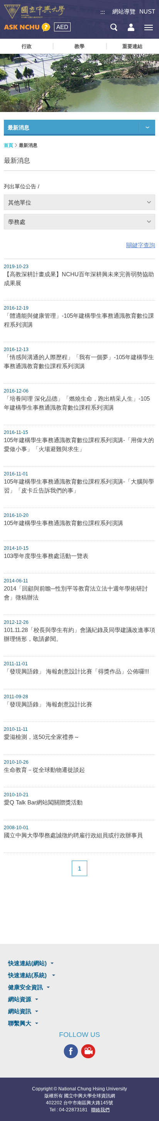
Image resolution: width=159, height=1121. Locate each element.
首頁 (8, 145)
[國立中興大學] (34, 12)
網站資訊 (19, 1011)
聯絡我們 (100, 1109)
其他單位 (19, 202)
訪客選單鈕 (131, 27)
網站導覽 (123, 11)
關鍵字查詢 (140, 245)
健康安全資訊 (25, 987)
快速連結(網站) (27, 963)
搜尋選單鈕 (113, 27)
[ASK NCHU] (27, 27)
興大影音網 (88, 1051)
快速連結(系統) (28, 975)
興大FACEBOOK (71, 1051)
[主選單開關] (148, 27)
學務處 (16, 222)
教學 (79, 46)
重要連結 (132, 46)
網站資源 (19, 999)
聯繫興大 (19, 1023)
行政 (27, 46)
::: (102, 12)
